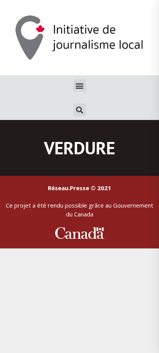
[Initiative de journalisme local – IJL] (79, 36)
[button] (79, 85)
